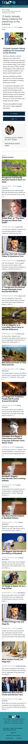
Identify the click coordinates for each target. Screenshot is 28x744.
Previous (2, 38)
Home (3, 9)
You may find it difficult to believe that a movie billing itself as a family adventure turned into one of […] (14, 231)
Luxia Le (20, 628)
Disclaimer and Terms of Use (13, 735)
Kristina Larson (20, 333)
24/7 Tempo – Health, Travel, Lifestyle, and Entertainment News (12, 729)
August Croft (19, 227)
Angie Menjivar (21, 260)
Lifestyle (8, 9)
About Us (13, 732)
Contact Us (19, 738)
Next (25, 38)
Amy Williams (21, 592)
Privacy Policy (9, 738)
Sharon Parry (19, 447)
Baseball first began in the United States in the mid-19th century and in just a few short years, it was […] (13, 528)
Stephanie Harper (21, 666)
